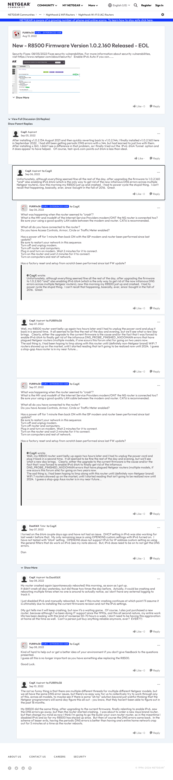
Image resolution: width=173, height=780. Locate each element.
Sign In (159, 5)
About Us (14, 756)
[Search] (136, 5)
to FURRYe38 (54, 320)
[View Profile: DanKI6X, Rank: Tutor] (24, 527)
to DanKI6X (53, 577)
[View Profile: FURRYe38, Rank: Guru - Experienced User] (16, 34)
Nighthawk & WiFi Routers (60, 14)
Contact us (37, 756)
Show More (22, 97)
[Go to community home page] (19, 5)
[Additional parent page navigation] (40, 14)
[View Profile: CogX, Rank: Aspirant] (15, 133)
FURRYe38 (28, 32)
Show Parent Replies (20, 123)
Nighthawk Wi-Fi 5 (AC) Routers (96, 14)
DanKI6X (34, 526)
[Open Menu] (162, 14)
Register (146, 5)
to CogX (47, 170)
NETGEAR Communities (21, 14)
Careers (60, 756)
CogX (24, 132)
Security (80, 756)
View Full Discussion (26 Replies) (30, 119)
